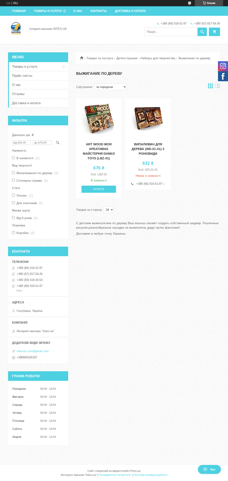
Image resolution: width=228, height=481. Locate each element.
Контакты (99, 11)
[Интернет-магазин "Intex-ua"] (16, 28)
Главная (19, 11)
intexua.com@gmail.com (33, 351)
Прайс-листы (22, 75)
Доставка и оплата (130, 11)
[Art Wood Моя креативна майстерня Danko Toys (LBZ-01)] (98, 118)
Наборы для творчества (157, 58)
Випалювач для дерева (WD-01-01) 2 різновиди (148, 148)
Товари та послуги (99, 58)
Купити (98, 189)
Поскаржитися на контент (115, 475)
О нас (77, 11)
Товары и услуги (47, 11)
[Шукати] (202, 32)
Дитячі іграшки (126, 58)
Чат (213, 469)
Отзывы (18, 94)
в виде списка (217, 86)
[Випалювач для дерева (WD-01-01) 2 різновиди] (148, 118)
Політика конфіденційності (150, 475)
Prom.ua (135, 471)
